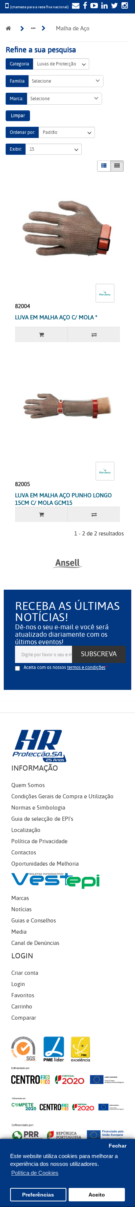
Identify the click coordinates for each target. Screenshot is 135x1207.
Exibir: (16, 149)
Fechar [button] (117, 1146)
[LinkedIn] (103, 6)
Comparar (23, 1018)
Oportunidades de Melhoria (45, 864)
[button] (66, 81)
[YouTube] (93, 6)
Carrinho (21, 1006)
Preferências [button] (38, 1195)
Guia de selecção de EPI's (42, 819)
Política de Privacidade (39, 841)
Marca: (16, 98)
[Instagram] (124, 6)
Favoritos (22, 995)
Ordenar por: (22, 132)
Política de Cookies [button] (34, 1173)
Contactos (23, 852)
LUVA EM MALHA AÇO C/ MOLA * (56, 317)
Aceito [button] (96, 1195)
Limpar (18, 115)
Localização (25, 830)
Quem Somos (28, 785)
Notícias (21, 909)
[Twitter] (113, 6)
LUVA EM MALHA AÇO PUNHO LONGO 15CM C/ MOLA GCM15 (63, 499)
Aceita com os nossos (64, 667)
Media (19, 932)
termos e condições (86, 667)
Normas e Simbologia (38, 808)
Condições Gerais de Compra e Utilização (62, 796)
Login (18, 984)
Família (17, 81)
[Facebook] (84, 6)
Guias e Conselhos (33, 920)
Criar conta (24, 973)
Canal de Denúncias (35, 943)
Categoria (19, 64)
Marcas (20, 898)
